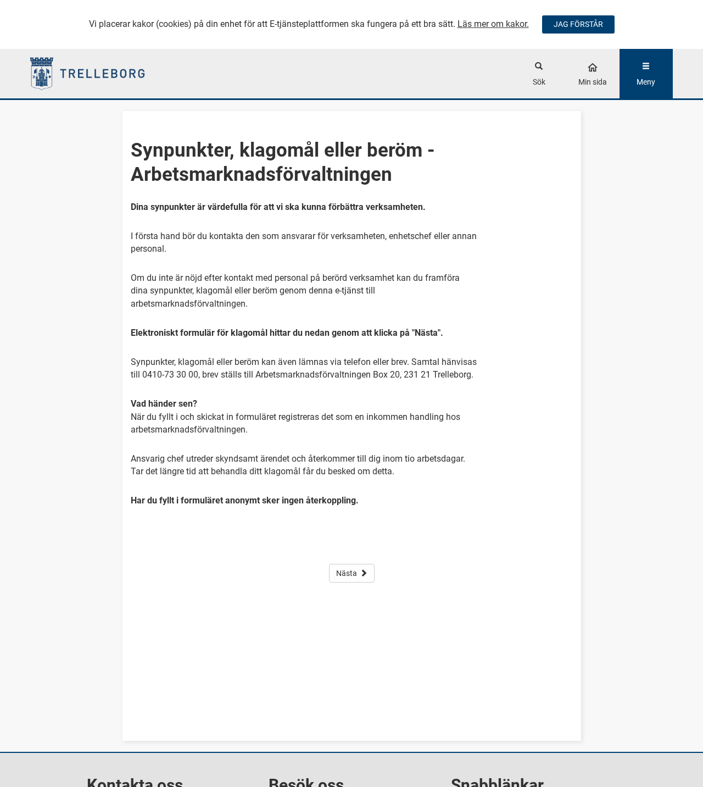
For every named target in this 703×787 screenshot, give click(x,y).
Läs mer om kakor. (493, 24)
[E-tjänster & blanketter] (110, 73)
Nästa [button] (346, 573)
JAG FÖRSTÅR (578, 24)
